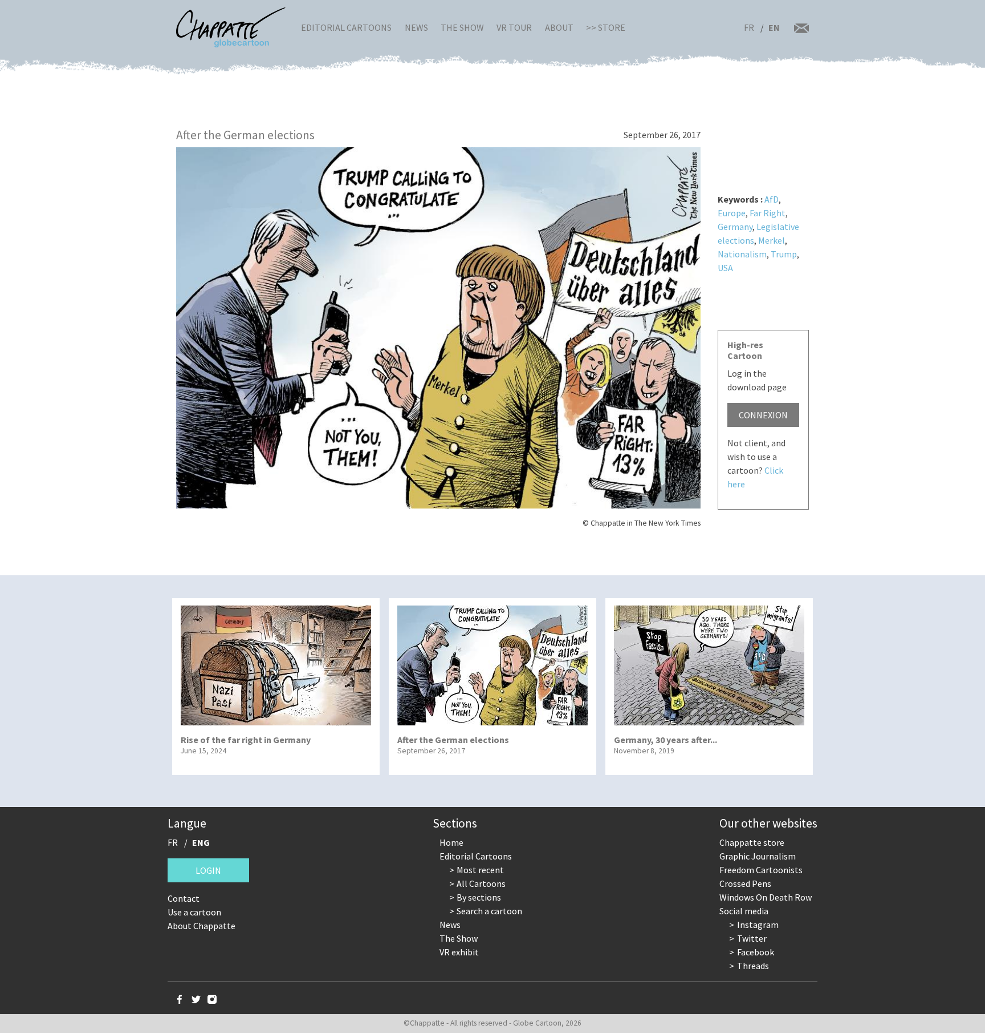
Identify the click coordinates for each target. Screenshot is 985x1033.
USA (725, 267)
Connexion (763, 415)
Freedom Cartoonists (761, 869)
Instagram (758, 924)
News (416, 27)
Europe (732, 213)
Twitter (752, 938)
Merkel (771, 240)
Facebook (755, 952)
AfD (771, 199)
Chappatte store (751, 842)
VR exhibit (459, 952)
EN (774, 27)
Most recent (480, 869)
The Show (462, 27)
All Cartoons (481, 883)
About (559, 27)
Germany (735, 226)
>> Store (605, 27)
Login (208, 870)
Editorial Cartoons (346, 27)
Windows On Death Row (765, 897)
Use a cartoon (194, 912)
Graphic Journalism (757, 856)
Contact (184, 898)
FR (749, 27)
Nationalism (742, 254)
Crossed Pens (745, 883)
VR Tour (514, 27)
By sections (479, 897)
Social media (743, 911)
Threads (753, 965)
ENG (201, 842)
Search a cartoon (489, 911)
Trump (784, 254)
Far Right (767, 213)
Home (451, 842)
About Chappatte (201, 925)
